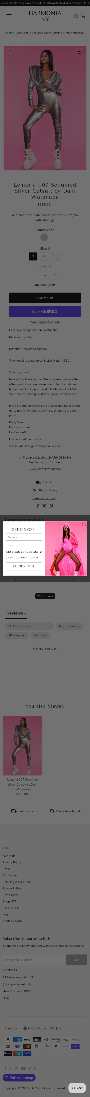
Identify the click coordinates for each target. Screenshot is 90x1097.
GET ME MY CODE (24, 566)
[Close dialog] (84, 525)
